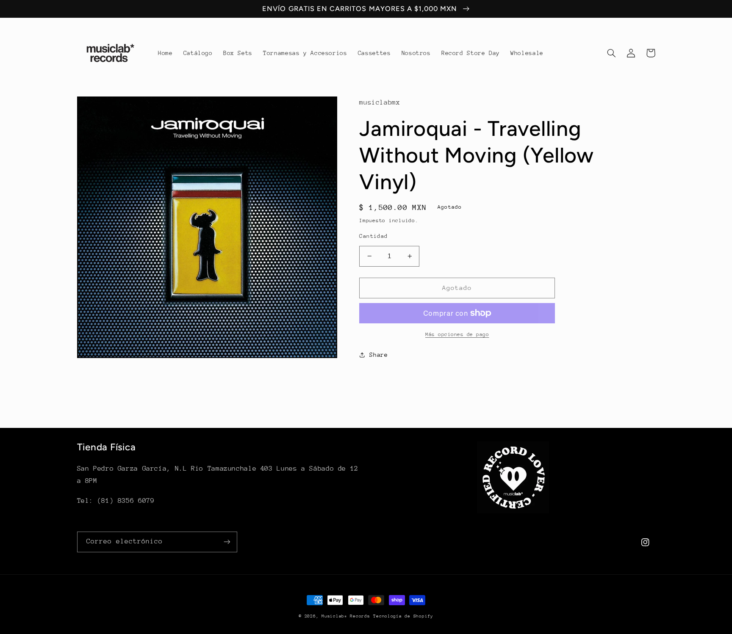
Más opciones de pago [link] (457, 334)
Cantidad (373, 236)
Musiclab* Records (346, 616)
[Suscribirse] (226, 542)
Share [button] (378, 354)
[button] (611, 53)
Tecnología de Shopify (403, 616)
